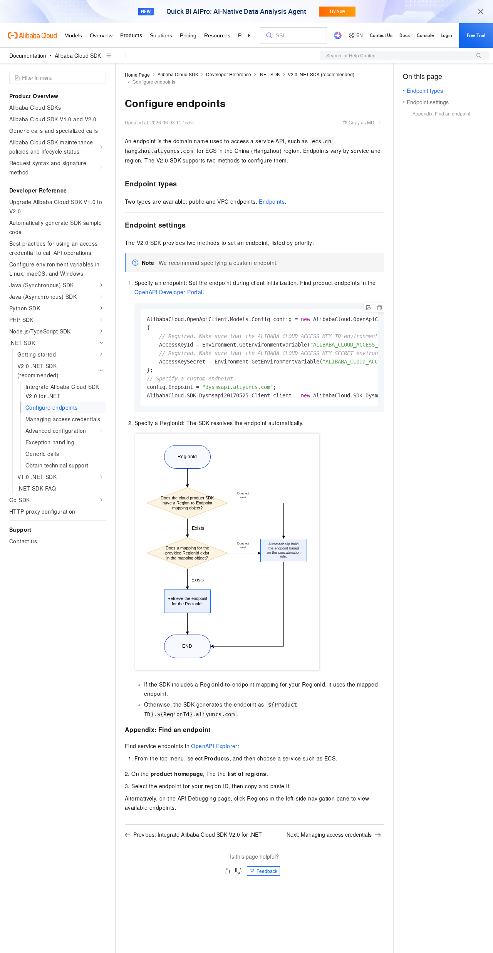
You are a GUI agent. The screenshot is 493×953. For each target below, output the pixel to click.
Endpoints (272, 201)
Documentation (27, 55)
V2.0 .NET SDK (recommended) (321, 74)
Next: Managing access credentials (329, 834)
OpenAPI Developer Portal (168, 292)
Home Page (137, 74)
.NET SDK (269, 74)
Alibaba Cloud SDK (78, 55)
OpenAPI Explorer (214, 746)
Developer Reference (228, 74)
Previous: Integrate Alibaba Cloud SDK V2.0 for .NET (197, 834)
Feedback (267, 871)
